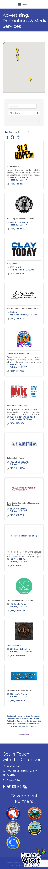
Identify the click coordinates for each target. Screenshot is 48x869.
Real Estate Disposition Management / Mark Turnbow (23, 504)
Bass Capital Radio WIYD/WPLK (21, 219)
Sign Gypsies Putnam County (20, 600)
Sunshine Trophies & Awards (19, 690)
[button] (17, 51)
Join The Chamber (30, 726)
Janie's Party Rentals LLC (18, 353)
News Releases (32, 716)
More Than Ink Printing (17, 406)
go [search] (25, 119)
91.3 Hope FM (13, 166)
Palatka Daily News (15, 458)
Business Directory (15, 716)
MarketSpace (30, 721)
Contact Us (21, 723)
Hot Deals (27, 719)
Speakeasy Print (14, 645)
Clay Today (12, 263)
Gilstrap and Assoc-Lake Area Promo (23, 308)
